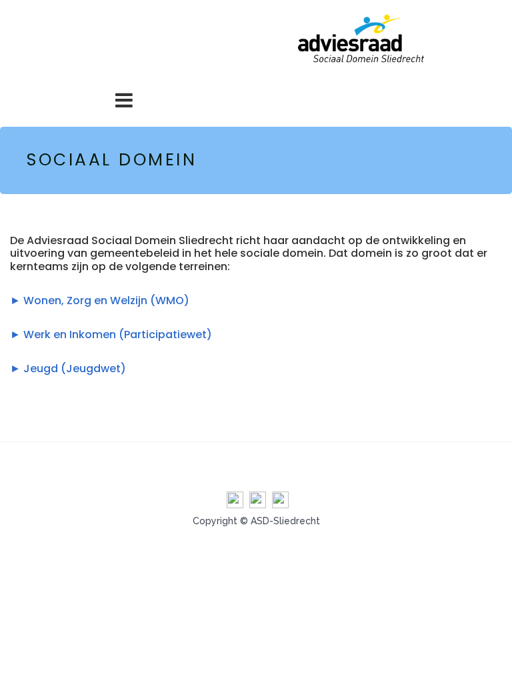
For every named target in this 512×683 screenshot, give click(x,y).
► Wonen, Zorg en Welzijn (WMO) (99, 300)
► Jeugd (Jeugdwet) (68, 368)
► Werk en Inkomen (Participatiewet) (111, 334)
